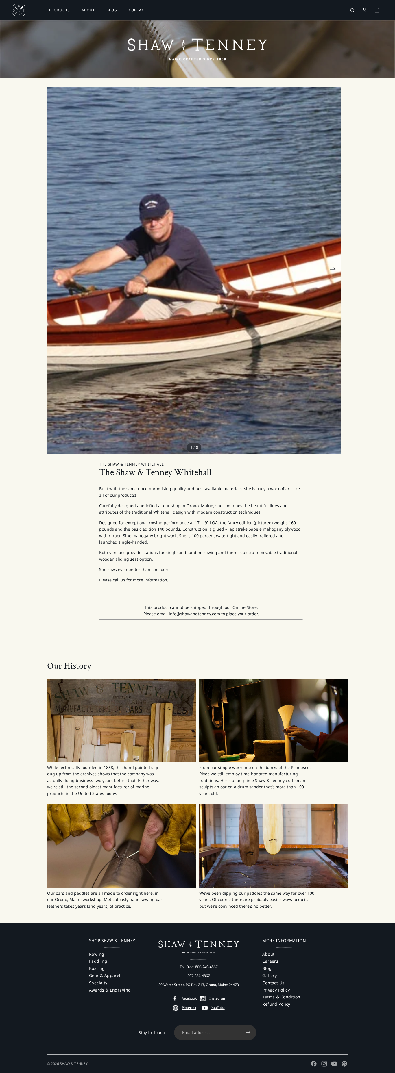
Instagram (217, 998)
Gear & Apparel (105, 975)
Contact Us (273, 982)
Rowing (96, 954)
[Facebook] (313, 1063)
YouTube (218, 1007)
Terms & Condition (281, 997)
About (268, 954)
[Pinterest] (344, 1063)
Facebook (189, 998)
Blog (267, 968)
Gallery (269, 975)
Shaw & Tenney (74, 1063)
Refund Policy (276, 1004)
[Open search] (352, 10)
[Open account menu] (364, 10)
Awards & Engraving (110, 990)
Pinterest (189, 1007)
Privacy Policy (276, 990)
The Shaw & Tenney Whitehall (131, 464)
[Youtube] (334, 1063)
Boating (97, 968)
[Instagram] (324, 1063)
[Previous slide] (53, 270)
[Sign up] (248, 1032)
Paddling (98, 961)
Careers (270, 961)
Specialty (98, 982)
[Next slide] (334, 270)
